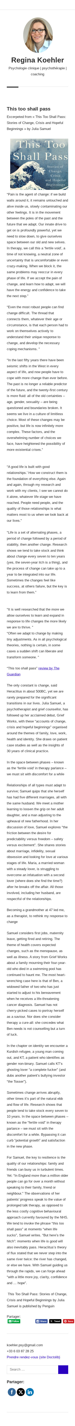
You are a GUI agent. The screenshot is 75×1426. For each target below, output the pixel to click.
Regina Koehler (37, 60)
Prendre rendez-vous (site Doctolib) (33, 1357)
